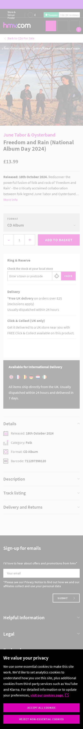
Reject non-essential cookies (41, 719)
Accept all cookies (41, 707)
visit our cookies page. (47, 695)
